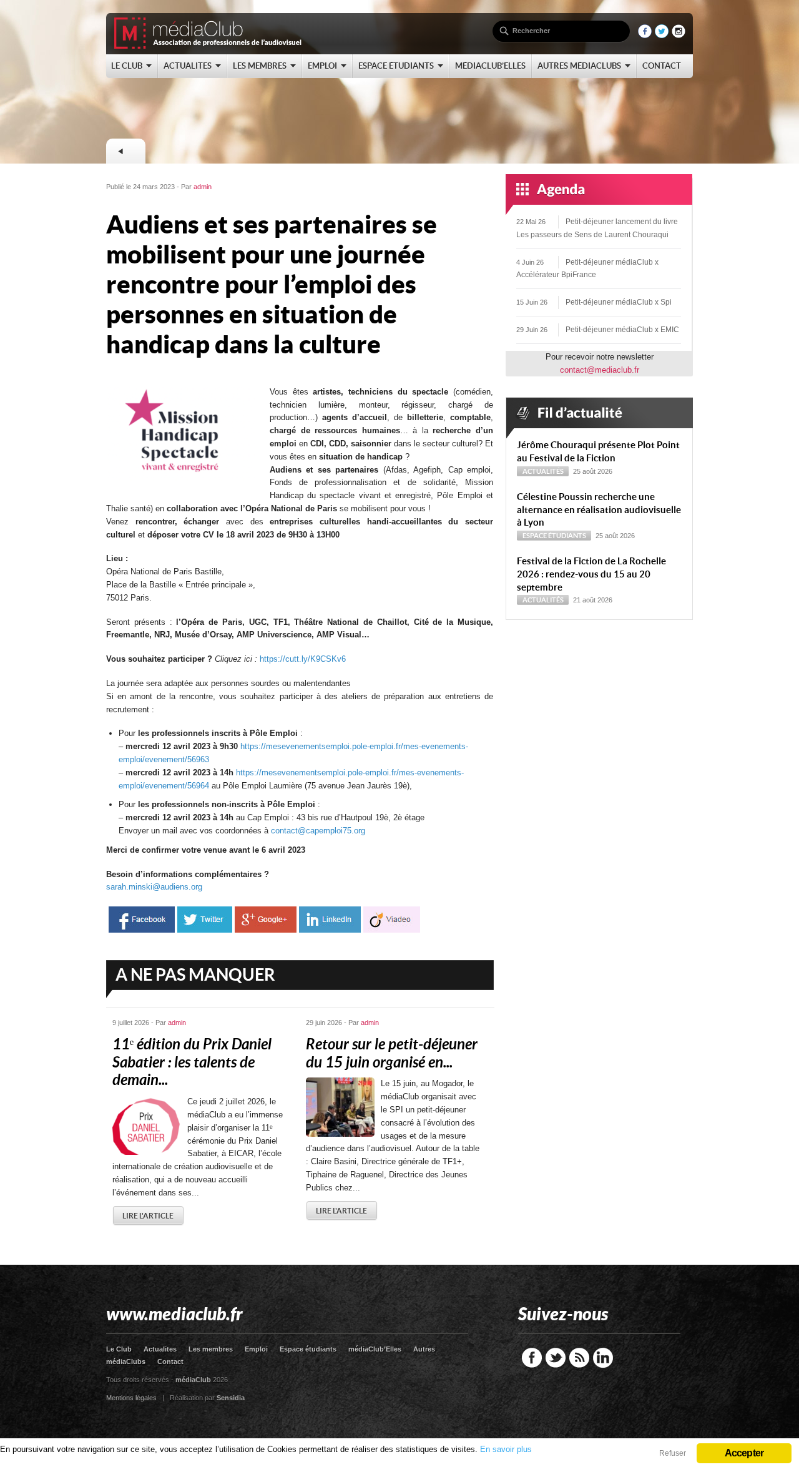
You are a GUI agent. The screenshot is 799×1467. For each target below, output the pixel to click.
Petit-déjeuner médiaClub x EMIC (622, 329)
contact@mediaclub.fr (599, 370)
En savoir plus (506, 1449)
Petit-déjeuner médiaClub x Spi (619, 302)
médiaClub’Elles (374, 1349)
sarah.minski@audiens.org (154, 886)
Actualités (543, 471)
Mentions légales (131, 1397)
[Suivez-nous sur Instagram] (678, 35)
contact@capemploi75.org (318, 830)
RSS (579, 1358)
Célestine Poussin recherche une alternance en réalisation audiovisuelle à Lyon (599, 509)
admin (203, 186)
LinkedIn (603, 1358)
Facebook (532, 1358)
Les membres (211, 1349)
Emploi (256, 1349)
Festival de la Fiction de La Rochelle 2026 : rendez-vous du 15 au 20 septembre (591, 574)
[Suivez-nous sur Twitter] (662, 35)
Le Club (119, 1349)
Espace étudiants (554, 535)
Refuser (672, 1453)
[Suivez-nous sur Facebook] (645, 35)
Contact (170, 1361)
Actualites (160, 1349)
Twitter (556, 1358)
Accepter (744, 1453)
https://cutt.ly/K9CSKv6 (303, 659)
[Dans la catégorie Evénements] (125, 151)
